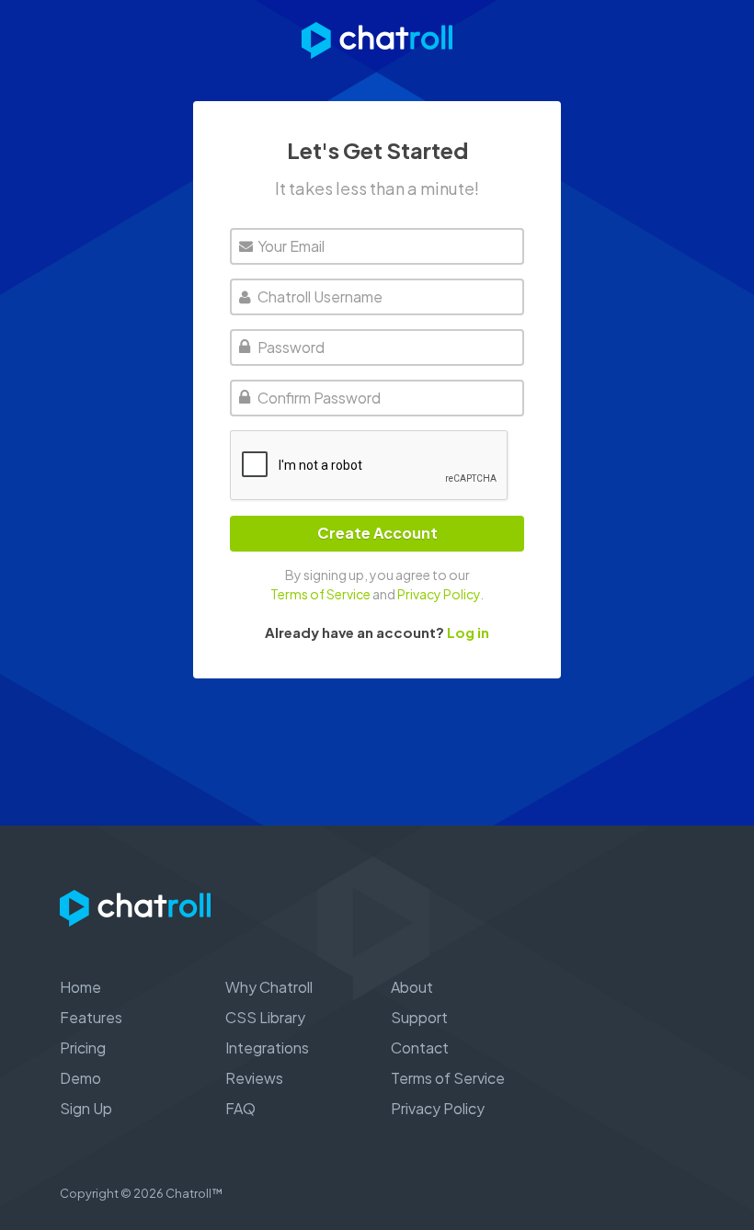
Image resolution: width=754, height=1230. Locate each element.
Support (419, 1017)
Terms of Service (320, 594)
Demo (80, 1078)
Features (91, 1017)
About (412, 987)
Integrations (267, 1047)
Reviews (254, 1078)
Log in (468, 632)
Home (80, 987)
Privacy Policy (438, 594)
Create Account (377, 532)
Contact (420, 1047)
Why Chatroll (269, 987)
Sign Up (86, 1108)
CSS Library (265, 1017)
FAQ (240, 1108)
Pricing (83, 1047)
